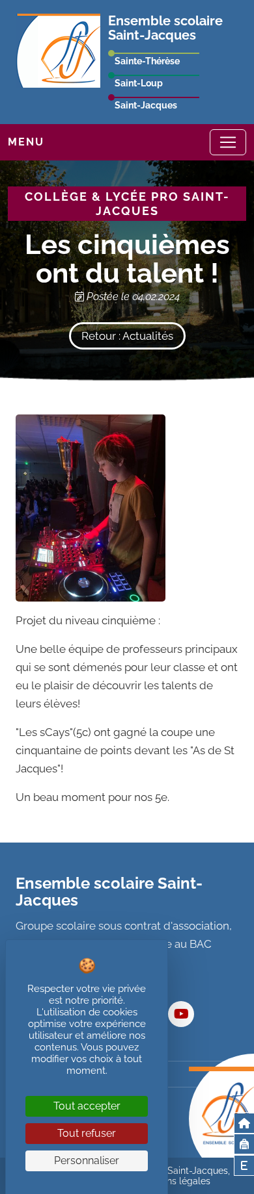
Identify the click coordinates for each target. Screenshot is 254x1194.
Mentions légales (174, 1181)
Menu (26, 142)
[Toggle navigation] (228, 142)
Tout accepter (86, 1106)
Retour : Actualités (127, 335)
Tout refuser (86, 1133)
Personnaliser (86, 1160)
